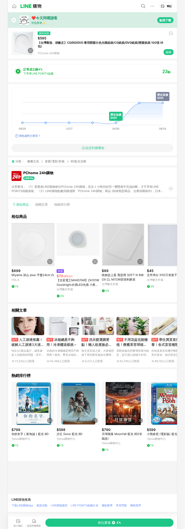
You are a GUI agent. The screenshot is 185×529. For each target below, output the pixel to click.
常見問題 (121, 505)
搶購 (168, 52)
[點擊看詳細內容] (33, 244)
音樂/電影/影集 (55, 161)
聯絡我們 (135, 505)
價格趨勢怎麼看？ (30, 135)
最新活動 (42, 505)
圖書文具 (33, 161)
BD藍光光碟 (78, 161)
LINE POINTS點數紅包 (84, 505)
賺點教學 (107, 505)
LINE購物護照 (59, 505)
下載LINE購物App (22, 505)
